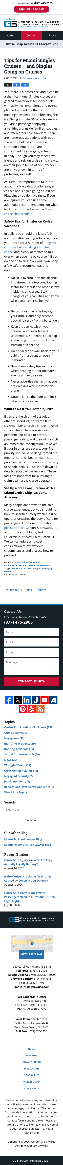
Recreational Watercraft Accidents (29, 787)
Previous (12, 589)
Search (31, 820)
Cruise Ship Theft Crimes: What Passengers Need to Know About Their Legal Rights (29, 897)
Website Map (31, 1082)
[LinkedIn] (27, 700)
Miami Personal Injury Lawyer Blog (27, 844)
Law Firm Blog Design (31, 1160)
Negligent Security (18, 776)
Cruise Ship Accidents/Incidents (22, 564)
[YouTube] (44, 700)
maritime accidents (20, 743)
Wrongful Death (17, 765)
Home (10, 35)
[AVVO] (53, 700)
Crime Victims (21, 562)
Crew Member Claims (21, 770)
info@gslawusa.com (36, 987)
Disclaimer (31, 1068)
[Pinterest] (23, 709)
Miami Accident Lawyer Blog (23, 839)
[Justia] (36, 700)
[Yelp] (32, 709)
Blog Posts (31, 1088)
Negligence (14, 738)
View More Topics (15, 792)
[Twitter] (18, 700)
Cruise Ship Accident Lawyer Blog (31, 22)
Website (31, 1055)
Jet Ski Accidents (17, 781)
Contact (31, 35)
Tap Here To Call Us (31, 9)
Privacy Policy (31, 1062)
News (10, 760)
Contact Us (31, 1075)
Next (42, 589)
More (52, 35)
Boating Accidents (19, 749)
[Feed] (40, 709)
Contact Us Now (31, 681)
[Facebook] (9, 700)
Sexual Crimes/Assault (40, 565)
